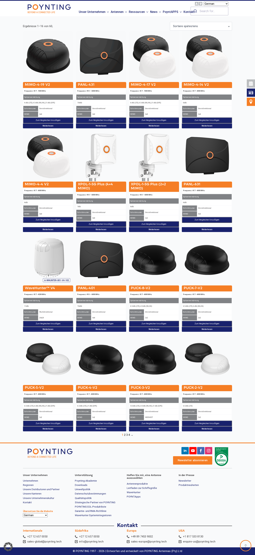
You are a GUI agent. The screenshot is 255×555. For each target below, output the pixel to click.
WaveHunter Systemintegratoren (93, 515)
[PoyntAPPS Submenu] (180, 11)
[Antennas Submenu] (126, 11)
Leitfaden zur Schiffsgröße (142, 488)
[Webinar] (251, 83)
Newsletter (185, 481)
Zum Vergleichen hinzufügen (48, 120)
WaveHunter (133, 492)
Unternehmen (30, 481)
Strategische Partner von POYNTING (95, 502)
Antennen (117, 12)
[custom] (251, 93)
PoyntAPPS (170, 12)
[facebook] (200, 450)
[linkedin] (185, 450)
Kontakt (189, 12)
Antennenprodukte (137, 484)
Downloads (81, 485)
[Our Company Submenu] (107, 11)
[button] (8, 547)
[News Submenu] (160, 11)
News (154, 12)
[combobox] (209, 11)
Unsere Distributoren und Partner (41, 489)
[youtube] (193, 450)
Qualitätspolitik (83, 498)
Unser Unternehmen (92, 12)
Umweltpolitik (82, 489)
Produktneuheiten (189, 485)
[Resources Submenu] (147, 11)
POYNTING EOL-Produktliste (90, 506)
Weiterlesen (48, 126)
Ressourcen (137, 12)
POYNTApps (134, 496)
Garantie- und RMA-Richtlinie (90, 511)
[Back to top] (245, 545)
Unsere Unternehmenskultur (38, 498)
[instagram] (208, 450)
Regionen (28, 485)
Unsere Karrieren (32, 493)
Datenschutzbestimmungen (90, 493)
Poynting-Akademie (86, 481)
